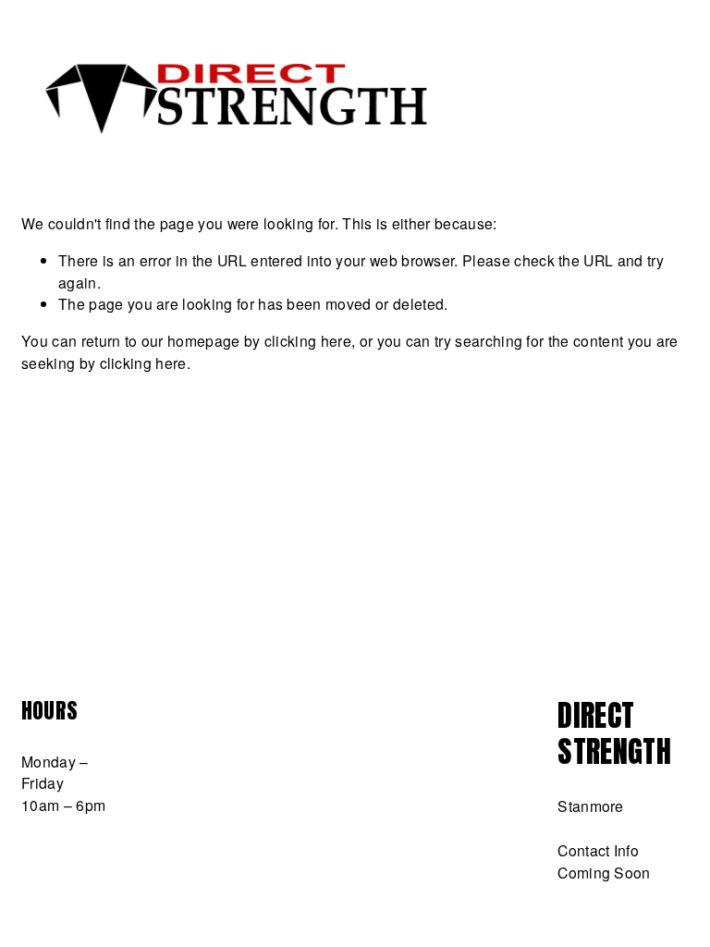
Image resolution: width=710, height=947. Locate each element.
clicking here (307, 340)
